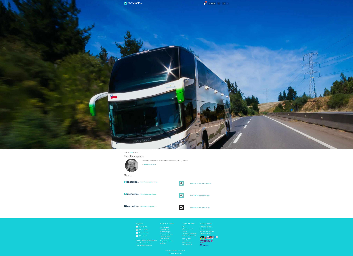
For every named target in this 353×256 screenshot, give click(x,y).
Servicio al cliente (167, 223)
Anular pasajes (164, 227)
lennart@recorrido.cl (150, 164)
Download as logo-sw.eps (148, 206)
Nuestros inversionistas (207, 231)
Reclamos (163, 243)
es (224, 3)
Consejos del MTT (187, 244)
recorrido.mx (147, 243)
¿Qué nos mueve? (187, 229)
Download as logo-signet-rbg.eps (200, 195)
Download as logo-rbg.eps (148, 194)
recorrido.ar (139, 245)
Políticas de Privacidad (189, 236)
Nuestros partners (205, 229)
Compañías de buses (206, 226)
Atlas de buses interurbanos (186, 239)
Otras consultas (164, 238)
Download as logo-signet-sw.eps (200, 207)
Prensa (184, 231)
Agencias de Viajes (205, 233)
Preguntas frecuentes (166, 241)
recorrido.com (147, 245)
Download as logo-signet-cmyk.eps (200, 183)
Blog (183, 226)
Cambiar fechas (164, 229)
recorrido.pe (139, 243)
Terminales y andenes (166, 234)
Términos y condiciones (189, 233)
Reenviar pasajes (165, 232)
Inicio (131, 152)
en (227, 3)
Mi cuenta (212, 3)
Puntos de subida (165, 236)
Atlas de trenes (186, 242)
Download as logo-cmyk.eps (149, 182)
